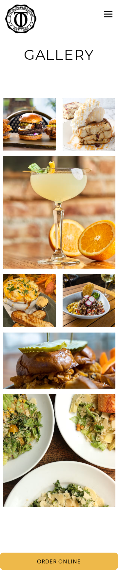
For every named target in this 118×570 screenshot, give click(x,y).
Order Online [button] (59, 561)
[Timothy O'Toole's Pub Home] (21, 18)
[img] (29, 124)
